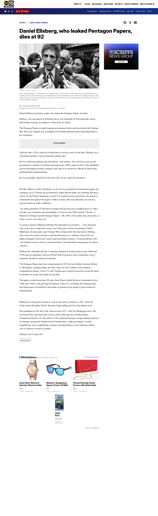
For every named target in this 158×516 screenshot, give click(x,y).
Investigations (92, 11)
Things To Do (140, 11)
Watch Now (146, 4)
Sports (119, 4)
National (97, 4)
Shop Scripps (131, 4)
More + (150, 11)
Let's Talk (130, 11)
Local (87, 4)
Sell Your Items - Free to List (48, 357)
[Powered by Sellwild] (96, 428)
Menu (77, 4)
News (22, 22)
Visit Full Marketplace (91, 357)
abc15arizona (9, 11)
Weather (108, 4)
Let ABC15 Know (119, 11)
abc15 (5, 11)
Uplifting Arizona (105, 11)
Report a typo (25, 340)
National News (39, 22)
